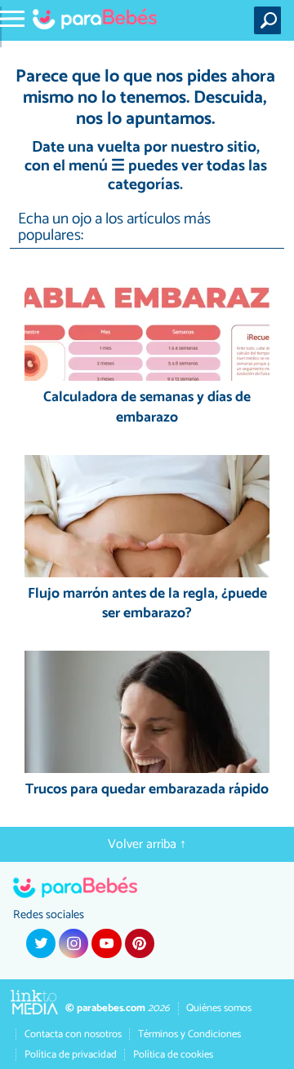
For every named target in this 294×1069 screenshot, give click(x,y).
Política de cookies (173, 1055)
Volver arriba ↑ (147, 844)
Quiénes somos (219, 1008)
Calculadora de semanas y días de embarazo (147, 408)
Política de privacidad (70, 1055)
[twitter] (41, 943)
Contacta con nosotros (73, 1034)
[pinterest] (139, 943)
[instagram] (73, 943)
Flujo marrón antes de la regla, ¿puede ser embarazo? (147, 605)
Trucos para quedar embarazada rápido (147, 790)
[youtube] (106, 943)
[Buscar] (271, 20)
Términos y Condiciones (189, 1034)
